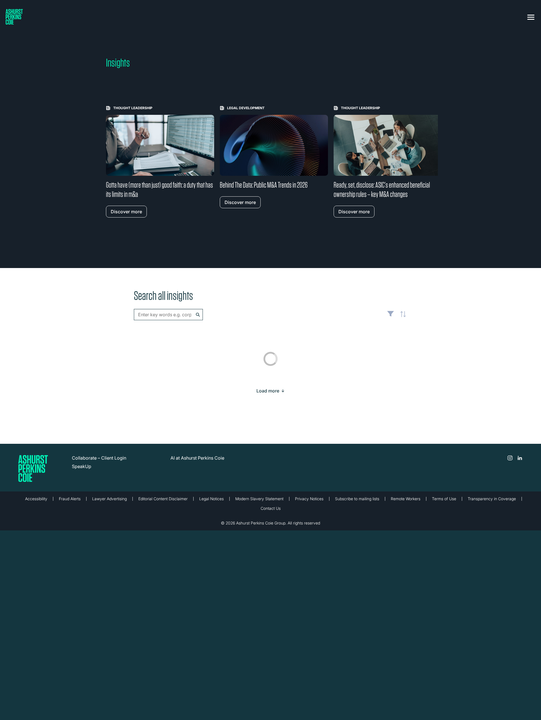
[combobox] (168, 314)
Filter (390, 316)
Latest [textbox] (401, 317)
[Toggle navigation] (530, 16)
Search (198, 314)
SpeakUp (81, 466)
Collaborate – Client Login (99, 458)
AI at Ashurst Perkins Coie (197, 458)
